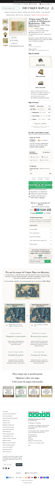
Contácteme (5, 411)
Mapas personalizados (40, 15)
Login (29, 445)
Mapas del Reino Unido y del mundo (36, 12)
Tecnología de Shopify (27, 482)
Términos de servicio (7, 451)
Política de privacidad (7, 449)
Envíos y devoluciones (34, 233)
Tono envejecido (44, 140)
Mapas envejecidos (7, 431)
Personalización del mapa (8, 429)
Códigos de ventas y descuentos (9, 438)
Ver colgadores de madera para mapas (40, 97)
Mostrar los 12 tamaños (40, 123)
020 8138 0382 (33, 420)
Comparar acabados (43, 94)
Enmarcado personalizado (8, 433)
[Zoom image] (24, 33)
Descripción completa (38, 41)
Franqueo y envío (6, 422)
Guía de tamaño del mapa (8, 427)
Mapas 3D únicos (6, 420)
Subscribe (19, 464)
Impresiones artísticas (14, 15)
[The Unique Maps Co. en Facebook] (6, 468)
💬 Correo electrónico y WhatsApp (20, 4)
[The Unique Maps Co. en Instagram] (3, 468)
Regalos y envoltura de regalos (9, 442)
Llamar (36, 197)
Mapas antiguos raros (13, 12)
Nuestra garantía (33, 244)
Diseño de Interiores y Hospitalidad (10, 418)
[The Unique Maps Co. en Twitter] (9, 468)
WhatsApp (42, 197)
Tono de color (35, 137)
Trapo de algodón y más (8, 436)
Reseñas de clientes (7, 440)
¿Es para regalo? (33, 229)
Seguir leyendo (33, 225)
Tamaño (40, 106)
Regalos (27, 15)
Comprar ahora (40, 186)
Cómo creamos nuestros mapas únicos (38, 240)
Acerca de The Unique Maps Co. (9, 413)
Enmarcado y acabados (35, 236)
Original (32, 140)
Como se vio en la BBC (7, 447)
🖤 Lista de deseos (33, 4)
